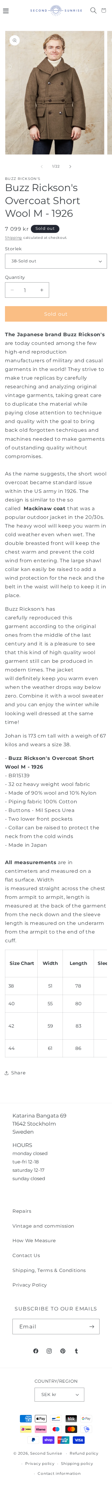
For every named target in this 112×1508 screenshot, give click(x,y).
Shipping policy (77, 1463)
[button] (6, 10)
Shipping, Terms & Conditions (49, 1270)
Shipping (13, 238)
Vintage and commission (43, 1226)
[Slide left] (42, 166)
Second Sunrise (46, 1453)
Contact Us (26, 1255)
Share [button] (18, 1073)
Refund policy (84, 1453)
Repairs (21, 1211)
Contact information (59, 1473)
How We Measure (34, 1240)
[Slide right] (70, 166)
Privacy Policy (29, 1285)
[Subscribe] (92, 1326)
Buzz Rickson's (22, 179)
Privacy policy (40, 1463)
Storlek (13, 248)
